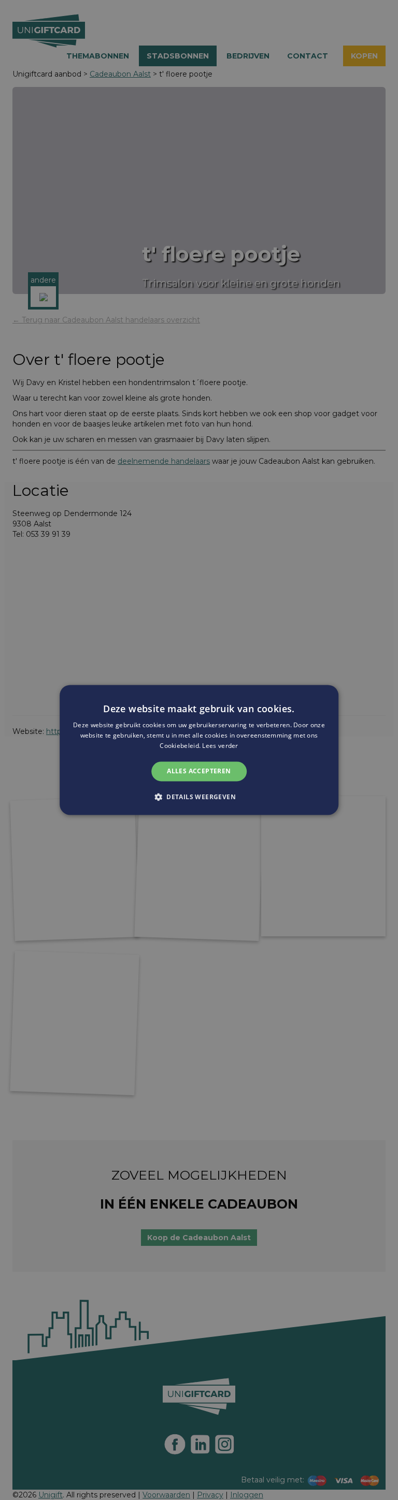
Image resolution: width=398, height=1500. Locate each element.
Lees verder (220, 745)
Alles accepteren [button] (199, 771)
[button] (199, 797)
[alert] (199, 750)
